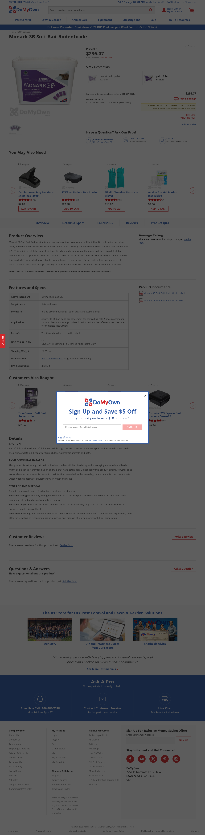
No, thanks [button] (64, 437)
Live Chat (2, 341)
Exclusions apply (95, 440)
